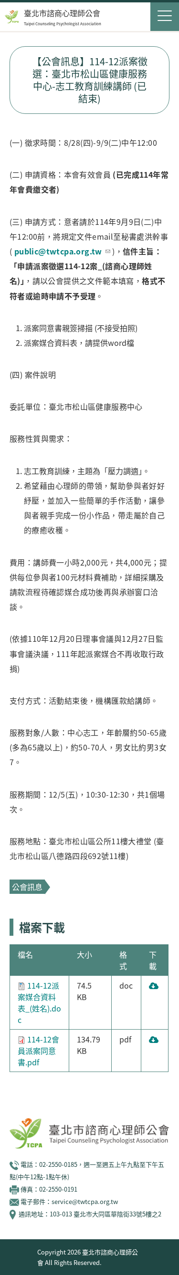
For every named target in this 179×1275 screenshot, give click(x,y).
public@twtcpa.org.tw (58, 251)
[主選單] (164, 16)
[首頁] (12, 17)
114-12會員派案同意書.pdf (38, 1050)
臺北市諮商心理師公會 (62, 13)
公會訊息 (27, 886)
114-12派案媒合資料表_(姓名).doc (39, 1002)
